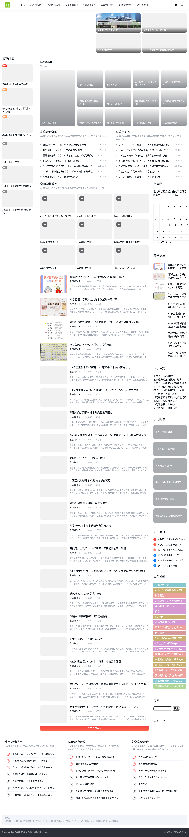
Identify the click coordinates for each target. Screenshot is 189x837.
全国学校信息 (71, 5)
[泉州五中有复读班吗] (118, 98)
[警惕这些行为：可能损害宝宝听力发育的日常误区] (53, 284)
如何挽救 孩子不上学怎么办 (171, 560)
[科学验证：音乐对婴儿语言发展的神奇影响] (53, 307)
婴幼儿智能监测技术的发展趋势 (87, 458)
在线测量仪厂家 (115, 821)
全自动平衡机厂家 (27, 821)
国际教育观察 (125, 5)
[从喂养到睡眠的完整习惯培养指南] (53, 624)
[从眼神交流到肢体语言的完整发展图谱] (53, 420)
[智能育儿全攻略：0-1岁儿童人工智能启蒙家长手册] (53, 556)
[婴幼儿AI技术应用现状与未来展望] (53, 511)
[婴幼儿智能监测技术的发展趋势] (53, 465)
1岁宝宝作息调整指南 (166, 643)
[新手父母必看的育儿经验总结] (53, 646)
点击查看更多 (94, 728)
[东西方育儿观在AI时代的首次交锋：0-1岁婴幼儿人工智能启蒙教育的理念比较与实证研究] (53, 443)
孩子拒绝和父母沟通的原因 (167, 386)
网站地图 (38, 832)
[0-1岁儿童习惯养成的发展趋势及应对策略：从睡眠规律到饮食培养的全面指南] (53, 578)
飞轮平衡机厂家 (86, 821)
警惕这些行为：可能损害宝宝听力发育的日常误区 (97, 277)
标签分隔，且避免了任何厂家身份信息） (92, 344)
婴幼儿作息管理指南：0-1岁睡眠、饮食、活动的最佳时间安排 (104, 322)
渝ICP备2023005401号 (175, 832)
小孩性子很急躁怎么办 (165, 401)
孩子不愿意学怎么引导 (168, 555)
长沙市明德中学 (104, 50)
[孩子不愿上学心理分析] (118, 117)
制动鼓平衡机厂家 (43, 821)
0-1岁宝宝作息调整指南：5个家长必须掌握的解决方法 (100, 367)
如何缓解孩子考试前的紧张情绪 (169, 397)
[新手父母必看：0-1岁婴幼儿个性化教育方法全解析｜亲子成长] (53, 714)
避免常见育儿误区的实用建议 (86, 593)
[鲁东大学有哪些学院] (90, 79)
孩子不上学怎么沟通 (167, 566)
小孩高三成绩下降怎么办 (169, 545)
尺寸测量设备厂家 (100, 821)
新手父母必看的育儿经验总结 (86, 639)
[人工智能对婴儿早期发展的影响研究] (53, 488)
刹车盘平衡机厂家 (58, 821)
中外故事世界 (89, 5)
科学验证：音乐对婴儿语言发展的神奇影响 (93, 299)
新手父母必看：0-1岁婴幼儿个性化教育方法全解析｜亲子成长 (104, 707)
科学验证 (159, 595)
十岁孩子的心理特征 (164, 376)
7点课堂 (8, 821)
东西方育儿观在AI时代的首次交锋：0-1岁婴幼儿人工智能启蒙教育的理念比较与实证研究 (109, 435)
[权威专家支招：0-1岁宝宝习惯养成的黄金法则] (53, 669)
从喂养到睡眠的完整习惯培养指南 (88, 616)
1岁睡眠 (159, 617)
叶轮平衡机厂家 (72, 821)
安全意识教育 (107, 5)
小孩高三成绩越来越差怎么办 (171, 539)
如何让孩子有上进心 (164, 404)
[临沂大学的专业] (118, 79)
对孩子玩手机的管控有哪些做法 (169, 383)
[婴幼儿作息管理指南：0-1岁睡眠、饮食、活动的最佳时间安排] (53, 330)
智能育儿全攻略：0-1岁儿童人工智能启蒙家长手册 (98, 548)
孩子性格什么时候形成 (165, 408)
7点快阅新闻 (142, 5)
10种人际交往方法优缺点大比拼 (169, 655)
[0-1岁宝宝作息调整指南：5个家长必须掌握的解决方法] (53, 375)
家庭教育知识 (36, 5)
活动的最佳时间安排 (165, 622)
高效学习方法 (54, 5)
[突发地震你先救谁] (174, 117)
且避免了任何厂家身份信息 (169, 627)
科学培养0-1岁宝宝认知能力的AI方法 (90, 525)
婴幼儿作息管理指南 (165, 606)
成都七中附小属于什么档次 (155, 30)
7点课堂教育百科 (23, 832)
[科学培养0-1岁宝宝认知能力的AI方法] (53, 533)
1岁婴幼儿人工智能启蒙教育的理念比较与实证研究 (168, 671)
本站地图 (15, 821)
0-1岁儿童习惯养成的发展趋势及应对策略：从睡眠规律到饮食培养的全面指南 (109, 571)
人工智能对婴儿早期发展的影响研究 (90, 480)
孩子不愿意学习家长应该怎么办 (171, 550)
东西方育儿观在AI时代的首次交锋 (169, 665)
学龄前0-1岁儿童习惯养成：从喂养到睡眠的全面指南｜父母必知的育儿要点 (109, 684)
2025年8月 (162, 242)
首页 (23, 5)
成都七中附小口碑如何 (107, 30)
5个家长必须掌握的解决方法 (168, 639)
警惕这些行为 (162, 585)
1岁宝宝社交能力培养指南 (168, 649)
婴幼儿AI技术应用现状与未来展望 (88, 503)
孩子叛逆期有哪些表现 (165, 394)
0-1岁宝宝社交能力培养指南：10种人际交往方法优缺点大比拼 (104, 390)
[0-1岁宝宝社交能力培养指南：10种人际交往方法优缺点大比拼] (53, 397)
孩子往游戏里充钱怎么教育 (167, 379)
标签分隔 (159, 633)
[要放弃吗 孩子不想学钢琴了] (90, 117)
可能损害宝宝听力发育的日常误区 (169, 591)
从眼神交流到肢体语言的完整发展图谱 (91, 412)
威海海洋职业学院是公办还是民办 (158, 50)
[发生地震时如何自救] (146, 117)
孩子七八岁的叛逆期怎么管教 (168, 390)
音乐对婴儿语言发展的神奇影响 (169, 601)
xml (46, 832)
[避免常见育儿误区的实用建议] (53, 601)
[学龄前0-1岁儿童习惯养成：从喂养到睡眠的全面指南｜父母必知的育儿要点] (53, 692)
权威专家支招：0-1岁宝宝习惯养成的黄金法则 (95, 661)
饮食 (157, 611)
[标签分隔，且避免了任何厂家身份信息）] (53, 352)
